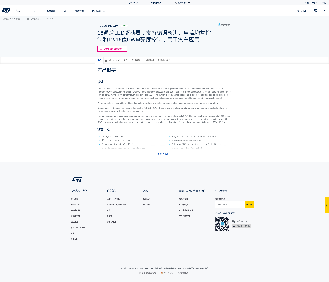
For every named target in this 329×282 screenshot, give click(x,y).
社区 (108, 210)
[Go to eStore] (316, 10)
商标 (179, 268)
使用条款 (159, 268)
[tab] (99, 60)
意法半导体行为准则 (187, 210)
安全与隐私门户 (185, 216)
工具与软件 (49, 11)
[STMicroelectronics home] (7, 10)
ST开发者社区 (98, 11)
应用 (65, 11)
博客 (72, 233)
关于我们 (301, 11)
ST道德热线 (184, 204)
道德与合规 (183, 199)
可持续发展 (75, 210)
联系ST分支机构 (113, 199)
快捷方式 (146, 199)
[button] (18, 10)
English (315, 2)
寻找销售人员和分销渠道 (117, 204)
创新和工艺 (75, 216)
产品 (34, 11)
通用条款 (74, 239)
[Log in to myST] (324, 10)
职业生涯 (74, 222)
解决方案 (79, 11)
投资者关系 (75, 204)
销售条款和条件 (170, 268)
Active (124, 25)
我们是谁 (74, 199)
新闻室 (109, 216)
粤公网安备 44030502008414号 (176, 273)
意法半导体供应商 (78, 228)
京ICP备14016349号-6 (148, 273)
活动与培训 (111, 222)
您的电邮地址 (220, 199)
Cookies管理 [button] (202, 268)
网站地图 (146, 204)
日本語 (307, 2)
